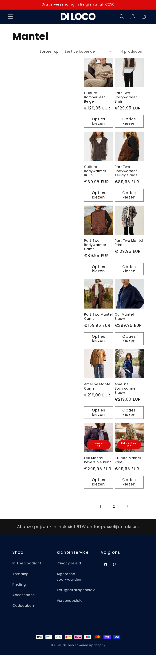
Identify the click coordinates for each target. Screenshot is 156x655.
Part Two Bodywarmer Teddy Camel (127, 171)
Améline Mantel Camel (97, 386)
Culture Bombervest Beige (94, 97)
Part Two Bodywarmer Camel (95, 245)
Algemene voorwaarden (69, 576)
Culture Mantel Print (128, 460)
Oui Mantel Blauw (124, 317)
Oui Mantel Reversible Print (97, 460)
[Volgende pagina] (127, 506)
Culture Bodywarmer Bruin (95, 171)
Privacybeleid (69, 563)
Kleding (19, 584)
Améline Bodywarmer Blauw (126, 388)
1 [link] (100, 506)
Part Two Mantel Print (129, 243)
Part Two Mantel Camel (98, 317)
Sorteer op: (50, 51)
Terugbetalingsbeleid (76, 589)
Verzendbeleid (70, 600)
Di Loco (68, 645)
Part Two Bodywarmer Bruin (126, 97)
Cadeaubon (23, 605)
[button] (10, 16)
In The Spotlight (26, 563)
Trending (20, 573)
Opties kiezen (98, 121)
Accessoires (23, 594)
